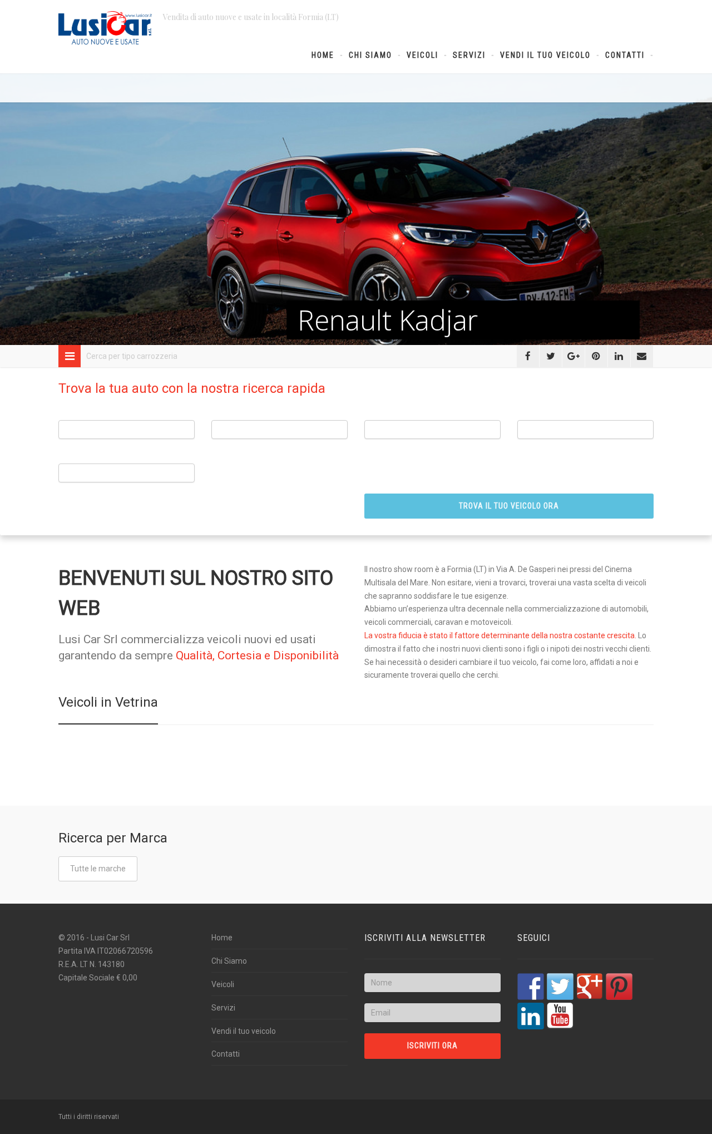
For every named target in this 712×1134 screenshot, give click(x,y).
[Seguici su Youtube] (560, 1016)
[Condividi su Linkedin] (619, 356)
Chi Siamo (370, 55)
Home (323, 55)
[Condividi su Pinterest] (596, 356)
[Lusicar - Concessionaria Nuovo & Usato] (105, 28)
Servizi (469, 55)
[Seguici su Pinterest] (619, 986)
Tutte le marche (98, 868)
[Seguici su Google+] (589, 986)
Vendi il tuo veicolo (545, 55)
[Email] (642, 356)
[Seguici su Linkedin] (530, 1016)
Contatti (625, 55)
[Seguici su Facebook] (530, 986)
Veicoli (422, 55)
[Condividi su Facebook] (528, 356)
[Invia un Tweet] (551, 356)
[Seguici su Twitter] (560, 986)
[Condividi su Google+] (573, 356)
